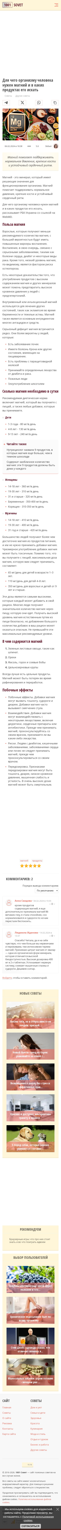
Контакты (7, 1428)
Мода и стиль (38, 1434)
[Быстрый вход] (50, 5)
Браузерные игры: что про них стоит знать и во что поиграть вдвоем (29, 1241)
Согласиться (30, 1526)
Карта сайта (9, 1434)
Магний (24, 860)
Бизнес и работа (39, 1444)
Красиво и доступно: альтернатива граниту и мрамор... (30, 1116)
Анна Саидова (23, 900)
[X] (22, 102)
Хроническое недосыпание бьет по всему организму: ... (30, 1318)
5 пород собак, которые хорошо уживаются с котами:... (30, 1147)
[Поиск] (45, 5)
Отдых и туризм (39, 1439)
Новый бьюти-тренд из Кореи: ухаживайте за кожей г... (30, 1054)
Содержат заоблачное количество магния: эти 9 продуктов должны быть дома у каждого (31, 465)
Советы (6, 1412)
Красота (35, 1423)
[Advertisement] (30, 44)
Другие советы (38, 1450)
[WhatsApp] (39, 102)
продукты (37, 860)
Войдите (7, 977)
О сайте (6, 1418)
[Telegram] (6, 102)
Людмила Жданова (26, 932)
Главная (6, 1407)
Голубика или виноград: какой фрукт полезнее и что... (30, 1288)
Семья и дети (37, 1412)
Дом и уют (36, 1407)
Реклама (7, 1423)
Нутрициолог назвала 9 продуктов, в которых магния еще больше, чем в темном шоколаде (30, 453)
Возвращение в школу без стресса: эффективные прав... (30, 1085)
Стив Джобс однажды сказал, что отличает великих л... (30, 1349)
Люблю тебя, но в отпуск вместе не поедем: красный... (30, 1023)
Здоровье (35, 1418)
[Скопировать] (55, 102)
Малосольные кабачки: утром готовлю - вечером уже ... (30, 1380)
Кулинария (36, 1428)
